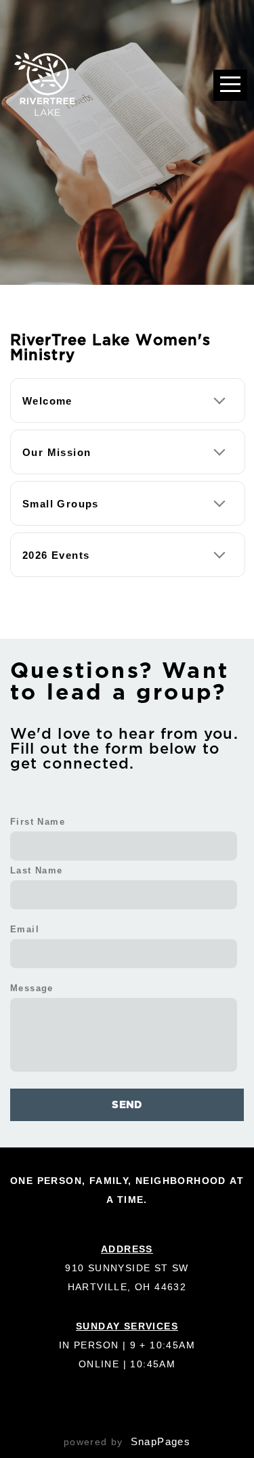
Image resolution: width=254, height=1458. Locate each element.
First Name (37, 822)
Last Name (36, 870)
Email (24, 929)
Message (32, 988)
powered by (127, 1441)
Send (127, 1104)
